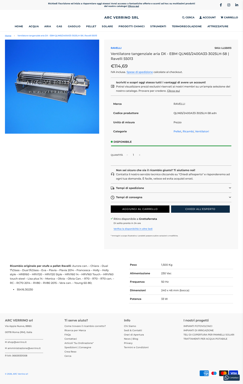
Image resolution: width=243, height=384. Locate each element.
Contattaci (70, 338)
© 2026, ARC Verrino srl (16, 374)
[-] (127, 155)
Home (19, 26)
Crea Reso (70, 351)
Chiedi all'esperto (200, 209)
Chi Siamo (130, 326)
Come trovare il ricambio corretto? (85, 326)
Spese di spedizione (140, 72)
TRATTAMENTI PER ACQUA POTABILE (205, 338)
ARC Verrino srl (121, 17)
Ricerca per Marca (75, 330)
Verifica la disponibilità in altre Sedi (133, 228)
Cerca (67, 355)
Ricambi (188, 131)
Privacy (128, 343)
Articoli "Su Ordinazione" (79, 343)
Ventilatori (202, 131)
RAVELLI (116, 48)
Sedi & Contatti (133, 330)
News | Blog (131, 338)
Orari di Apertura (134, 334)
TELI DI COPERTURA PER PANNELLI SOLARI (208, 334)
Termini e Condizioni (136, 347)
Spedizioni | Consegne (77, 347)
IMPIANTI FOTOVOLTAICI (197, 326)
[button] (171, 188)
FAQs (67, 334)
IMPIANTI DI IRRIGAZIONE (198, 330)
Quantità (117, 154)
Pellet (177, 131)
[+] (140, 155)
